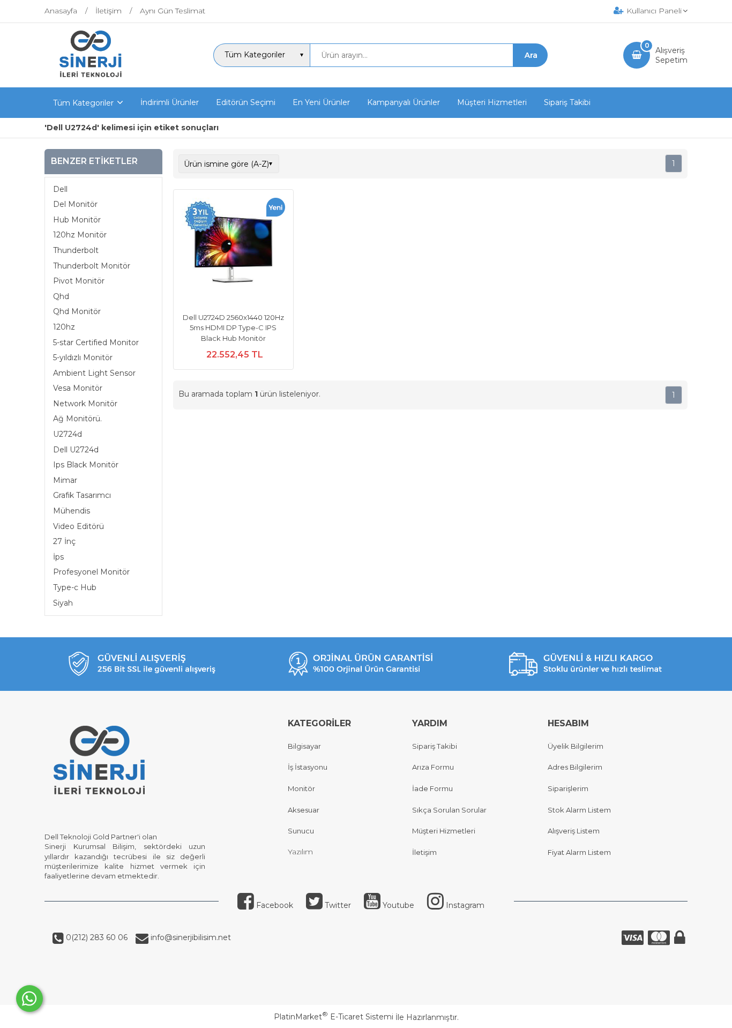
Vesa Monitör (77, 388)
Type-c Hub (74, 587)
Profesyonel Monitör (91, 572)
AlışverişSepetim (671, 55)
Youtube (397, 905)
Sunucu (301, 830)
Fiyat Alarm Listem (579, 852)
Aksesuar (303, 810)
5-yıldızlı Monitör (83, 357)
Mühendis (71, 511)
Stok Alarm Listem (579, 810)
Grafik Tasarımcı (82, 495)
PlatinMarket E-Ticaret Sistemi (333, 1017)
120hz (64, 327)
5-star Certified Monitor (96, 342)
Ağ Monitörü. (77, 418)
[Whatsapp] (29, 998)
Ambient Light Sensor (94, 373)
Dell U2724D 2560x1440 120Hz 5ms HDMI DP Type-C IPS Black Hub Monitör (233, 327)
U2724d (67, 434)
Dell (60, 189)
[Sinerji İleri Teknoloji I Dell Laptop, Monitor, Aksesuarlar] (91, 78)
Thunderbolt (76, 250)
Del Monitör (75, 204)
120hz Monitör (80, 235)
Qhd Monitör (77, 311)
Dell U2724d (76, 450)
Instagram (464, 905)
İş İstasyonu (307, 767)
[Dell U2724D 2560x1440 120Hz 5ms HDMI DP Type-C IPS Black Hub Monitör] (233, 251)
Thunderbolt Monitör (91, 266)
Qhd (61, 296)
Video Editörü (78, 526)
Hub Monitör (77, 220)
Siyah (63, 603)
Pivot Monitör (78, 281)
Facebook (273, 905)
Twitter (337, 905)
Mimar (65, 480)
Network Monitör (85, 403)
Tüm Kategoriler (83, 103)
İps (58, 557)
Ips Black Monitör (85, 465)
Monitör (301, 788)
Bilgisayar (304, 746)
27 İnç (64, 541)
